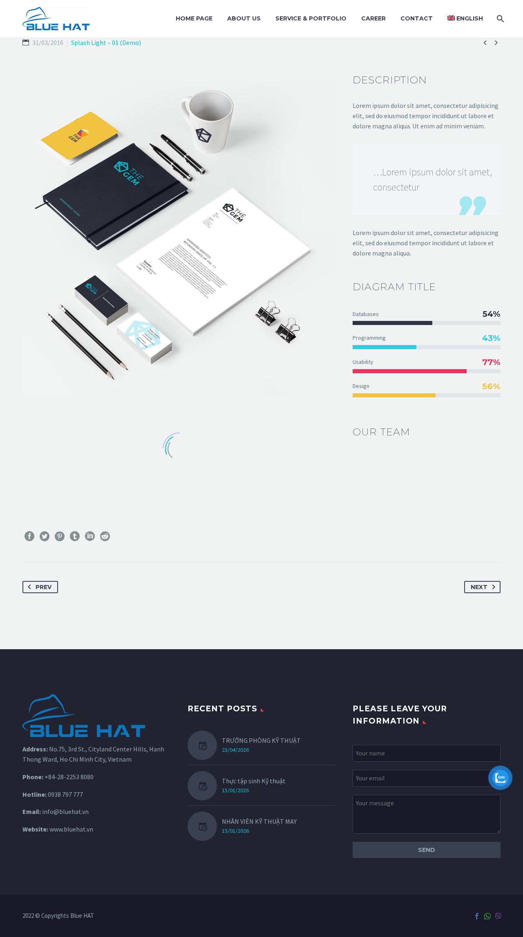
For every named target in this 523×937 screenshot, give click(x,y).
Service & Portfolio (310, 18)
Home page (194, 18)
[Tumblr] (75, 536)
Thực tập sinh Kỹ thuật (254, 781)
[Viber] (498, 916)
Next (479, 587)
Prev (43, 587)
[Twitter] (44, 536)
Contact (416, 18)
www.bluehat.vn (71, 829)
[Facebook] (29, 536)
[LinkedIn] (90, 536)
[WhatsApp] (487, 916)
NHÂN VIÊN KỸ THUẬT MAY (259, 821)
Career (373, 18)
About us (244, 18)
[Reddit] (105, 536)
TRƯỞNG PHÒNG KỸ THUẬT (261, 740)
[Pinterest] (60, 536)
